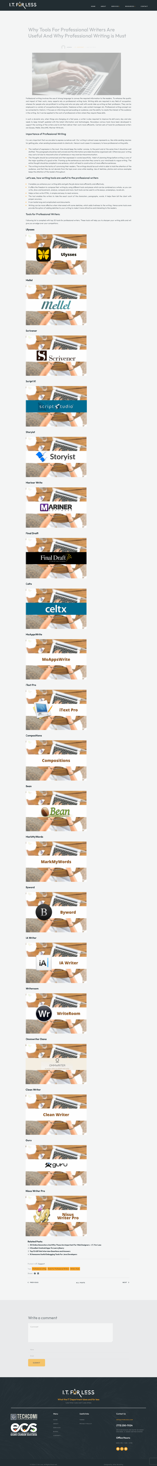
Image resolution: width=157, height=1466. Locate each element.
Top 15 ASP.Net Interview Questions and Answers (50, 1251)
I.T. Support (40, 1264)
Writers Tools (74, 1269)
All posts (80, 1282)
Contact (144, 6)
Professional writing (39, 1269)
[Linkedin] (126, 1449)
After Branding (118, 1464)
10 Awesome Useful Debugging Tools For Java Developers (53, 1254)
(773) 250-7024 (124, 1425)
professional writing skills (118, 143)
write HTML (44, 193)
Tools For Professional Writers (58, 1269)
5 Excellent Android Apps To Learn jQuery (47, 1248)
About (103, 6)
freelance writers (75, 107)
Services (115, 6)
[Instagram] (122, 1449)
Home (93, 6)
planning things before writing (112, 157)
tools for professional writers (119, 125)
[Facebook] (118, 1449)
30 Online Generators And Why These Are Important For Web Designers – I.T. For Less (66, 1245)
